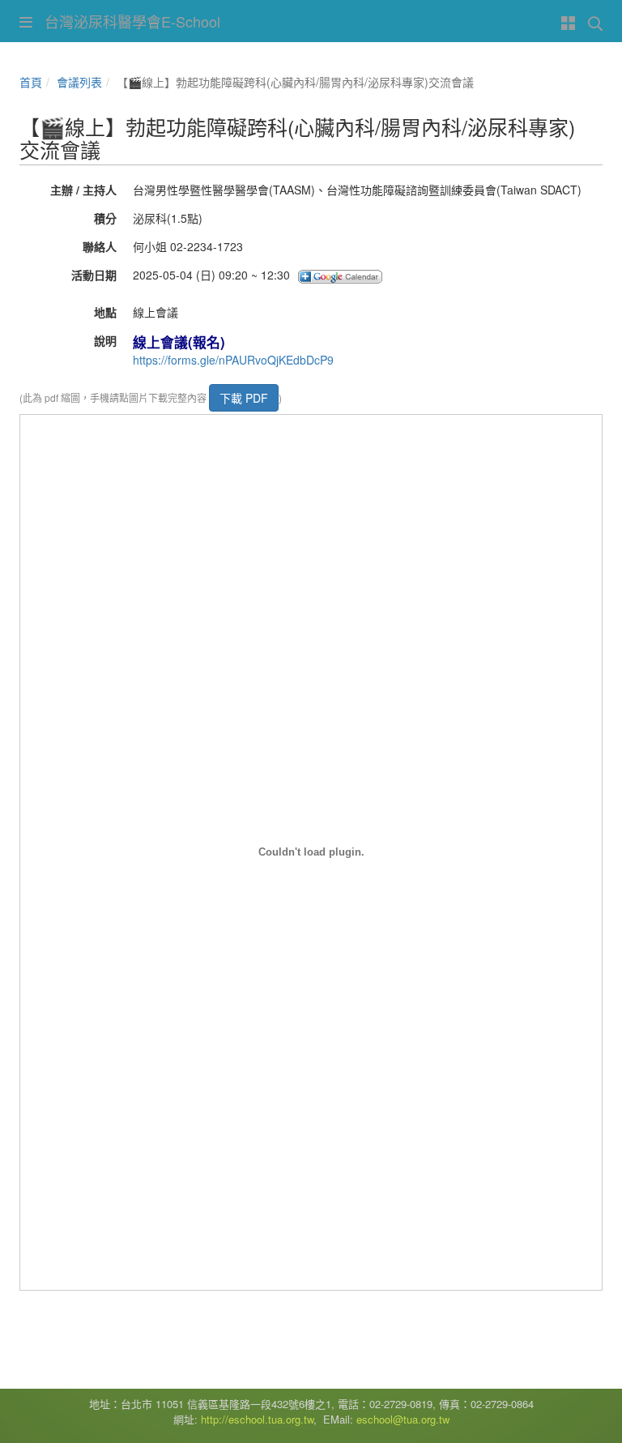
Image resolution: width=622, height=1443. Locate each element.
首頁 (30, 82)
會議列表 (79, 82)
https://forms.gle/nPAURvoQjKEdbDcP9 (233, 360)
